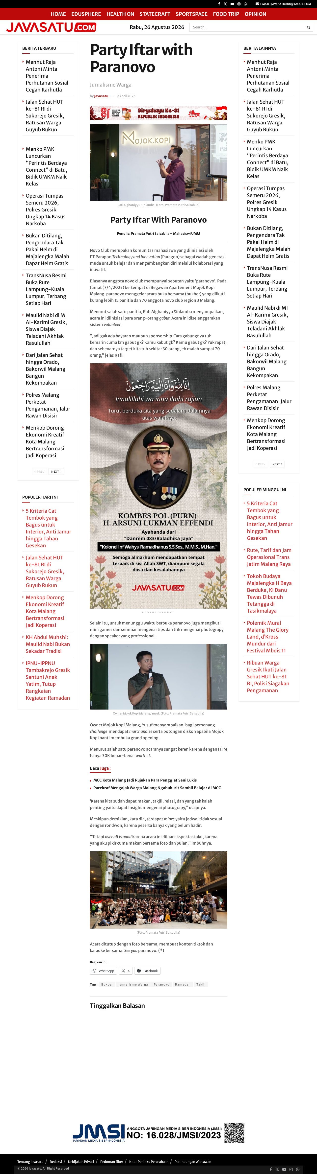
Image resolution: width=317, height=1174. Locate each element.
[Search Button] (308, 27)
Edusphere (86, 14)
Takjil (201, 984)
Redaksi (56, 1162)
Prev (40, 471)
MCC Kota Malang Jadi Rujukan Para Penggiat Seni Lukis (145, 780)
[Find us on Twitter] (225, 4)
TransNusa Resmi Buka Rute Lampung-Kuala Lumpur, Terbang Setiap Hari (46, 289)
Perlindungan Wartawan (193, 1162)
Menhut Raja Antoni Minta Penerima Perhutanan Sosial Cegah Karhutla (47, 76)
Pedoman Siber (111, 1162)
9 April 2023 (126, 96)
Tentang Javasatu (30, 1162)
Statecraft (155, 14)
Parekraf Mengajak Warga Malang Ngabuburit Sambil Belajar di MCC (157, 787)
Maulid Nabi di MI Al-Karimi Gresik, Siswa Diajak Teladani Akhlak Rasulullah (46, 329)
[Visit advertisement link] (158, 113)
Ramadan (183, 984)
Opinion (255, 14)
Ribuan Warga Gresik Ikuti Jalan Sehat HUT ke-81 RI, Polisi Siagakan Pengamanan (268, 676)
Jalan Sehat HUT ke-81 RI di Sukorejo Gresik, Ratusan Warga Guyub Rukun (45, 116)
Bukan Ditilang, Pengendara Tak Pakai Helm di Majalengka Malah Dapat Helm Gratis (47, 249)
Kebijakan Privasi (81, 1162)
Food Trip (226, 14)
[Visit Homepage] (63, 27)
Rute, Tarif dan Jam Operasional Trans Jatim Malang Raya (269, 557)
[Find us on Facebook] (219, 4)
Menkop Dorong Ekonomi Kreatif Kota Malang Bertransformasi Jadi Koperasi (45, 442)
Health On (120, 14)
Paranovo (161, 984)
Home (58, 14)
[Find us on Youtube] (232, 4)
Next (55, 471)
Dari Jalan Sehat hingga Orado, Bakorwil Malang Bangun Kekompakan (45, 369)
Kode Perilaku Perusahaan (148, 1162)
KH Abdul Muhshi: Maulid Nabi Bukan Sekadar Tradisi (48, 644)
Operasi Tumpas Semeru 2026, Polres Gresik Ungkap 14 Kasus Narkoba (46, 210)
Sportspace (192, 14)
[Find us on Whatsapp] (245, 4)
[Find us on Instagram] (239, 4)
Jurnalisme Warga (133, 984)
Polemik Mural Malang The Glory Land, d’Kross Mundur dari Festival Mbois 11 (268, 637)
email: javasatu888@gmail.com (285, 4)
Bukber (107, 984)
